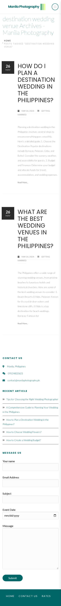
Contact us (28, 596)
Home (7, 40)
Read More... (23, 182)
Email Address (11, 477)
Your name (9, 461)
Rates (46, 596)
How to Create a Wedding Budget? (23, 440)
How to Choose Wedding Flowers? (23, 432)
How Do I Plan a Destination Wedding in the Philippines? (36, 83)
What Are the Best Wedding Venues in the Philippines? (35, 229)
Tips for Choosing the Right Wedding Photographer (32, 399)
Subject (7, 493)
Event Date (9, 509)
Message (8, 525)
